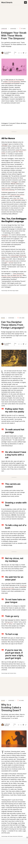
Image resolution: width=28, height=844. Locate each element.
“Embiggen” (14, 182)
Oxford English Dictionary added (13, 256)
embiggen (5, 144)
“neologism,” (5, 235)
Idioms (3, 317)
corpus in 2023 (5, 187)
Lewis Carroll (9, 261)
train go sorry (9, 622)
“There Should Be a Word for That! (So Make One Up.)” (12, 274)
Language (4, 28)
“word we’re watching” (8, 189)
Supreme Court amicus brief (12, 195)
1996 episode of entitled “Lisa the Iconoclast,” (13, 80)
